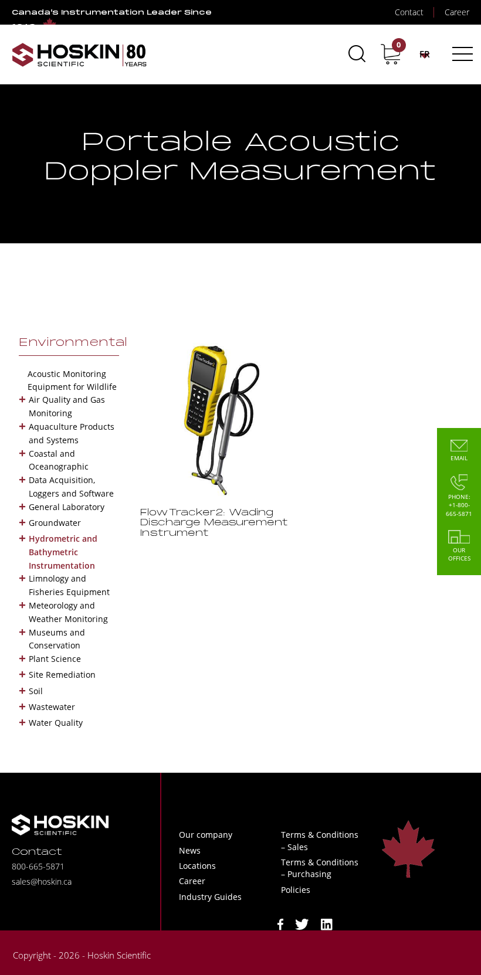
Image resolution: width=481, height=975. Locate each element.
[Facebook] (280, 923)
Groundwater (55, 522)
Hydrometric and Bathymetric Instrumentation (63, 552)
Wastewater (52, 706)
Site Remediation (62, 674)
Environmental (73, 343)
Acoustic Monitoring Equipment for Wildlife (72, 380)
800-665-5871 (38, 866)
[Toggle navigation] (460, 54)
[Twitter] (302, 923)
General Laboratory (66, 506)
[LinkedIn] (327, 923)
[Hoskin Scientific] (79, 54)
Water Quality (56, 722)
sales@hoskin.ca (42, 881)
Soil (36, 691)
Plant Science (55, 658)
